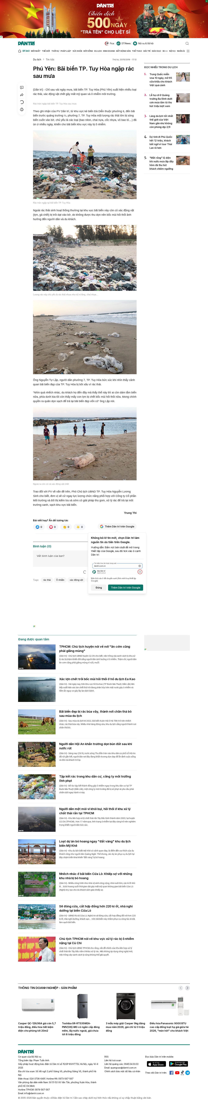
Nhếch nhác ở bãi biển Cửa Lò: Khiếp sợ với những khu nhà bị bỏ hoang (95, 876)
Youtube (177, 1072)
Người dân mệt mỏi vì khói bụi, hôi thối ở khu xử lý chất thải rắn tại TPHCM (95, 811)
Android (178, 1064)
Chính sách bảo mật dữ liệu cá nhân (122, 1071)
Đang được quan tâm (33, 639)
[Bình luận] (21, 87)
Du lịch (37, 59)
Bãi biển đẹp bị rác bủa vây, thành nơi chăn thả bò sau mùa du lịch (95, 714)
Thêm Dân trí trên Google (119, 526)
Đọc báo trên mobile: (159, 1056)
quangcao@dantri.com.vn (123, 1067)
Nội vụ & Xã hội (145, 43)
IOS (156, 1064)
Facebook (171, 1072)
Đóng (99, 587)
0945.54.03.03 (131, 1064)
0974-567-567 (42, 1089)
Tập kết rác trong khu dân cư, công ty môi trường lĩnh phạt (95, 779)
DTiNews (126, 43)
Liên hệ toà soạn (112, 1060)
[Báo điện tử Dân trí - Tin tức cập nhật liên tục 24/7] (26, 43)
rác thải (47, 580)
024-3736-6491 (37, 1078)
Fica (112, 43)
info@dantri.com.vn (34, 1093)
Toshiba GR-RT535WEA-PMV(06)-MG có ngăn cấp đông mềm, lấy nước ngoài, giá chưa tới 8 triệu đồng (81, 1029)
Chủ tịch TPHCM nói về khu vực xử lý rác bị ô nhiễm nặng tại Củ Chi (96, 941)
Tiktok (182, 1072)
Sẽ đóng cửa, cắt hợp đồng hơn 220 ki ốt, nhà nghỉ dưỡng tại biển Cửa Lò (96, 908)
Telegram (187, 1072)
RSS (106, 1056)
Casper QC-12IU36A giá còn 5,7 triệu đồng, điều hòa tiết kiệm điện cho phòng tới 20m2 (37, 1027)
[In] (21, 109)
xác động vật (76, 580)
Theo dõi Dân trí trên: (156, 1072)
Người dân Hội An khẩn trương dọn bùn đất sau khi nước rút (95, 746)
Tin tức (50, 59)
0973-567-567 (65, 1078)
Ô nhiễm (60, 580)
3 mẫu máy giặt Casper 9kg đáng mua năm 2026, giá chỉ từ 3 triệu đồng (125, 1027)
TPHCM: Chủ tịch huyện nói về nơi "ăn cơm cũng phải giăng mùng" (94, 649)
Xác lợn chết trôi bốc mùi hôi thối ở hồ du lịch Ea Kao (97, 679)
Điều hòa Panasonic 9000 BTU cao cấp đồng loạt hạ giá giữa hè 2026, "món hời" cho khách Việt (169, 1027)
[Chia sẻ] (21, 94)
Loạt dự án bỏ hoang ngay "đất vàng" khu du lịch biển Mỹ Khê (95, 843)
